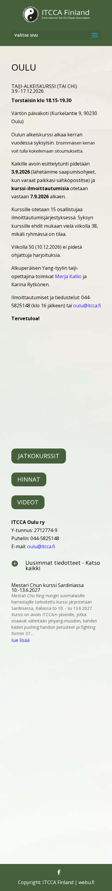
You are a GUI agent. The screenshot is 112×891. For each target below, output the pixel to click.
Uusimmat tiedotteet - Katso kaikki (62, 565)
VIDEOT (28, 502)
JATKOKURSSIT (38, 456)
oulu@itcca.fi (87, 305)
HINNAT (28, 479)
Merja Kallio (68, 276)
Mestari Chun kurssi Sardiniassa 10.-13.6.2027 (47, 587)
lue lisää (20, 640)
